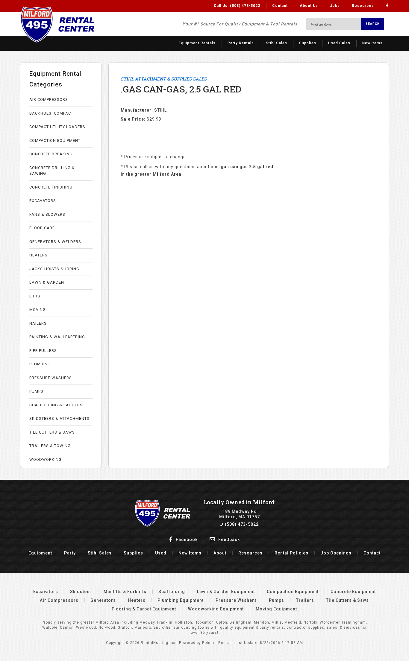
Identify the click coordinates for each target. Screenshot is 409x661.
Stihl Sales (276, 43)
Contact (280, 6)
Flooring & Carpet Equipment (144, 609)
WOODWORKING (45, 459)
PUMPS (36, 391)
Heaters (137, 600)
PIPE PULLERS (43, 350)
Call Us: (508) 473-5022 (237, 6)
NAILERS (38, 323)
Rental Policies (291, 553)
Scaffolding (171, 591)
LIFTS (34, 296)
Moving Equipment (276, 609)
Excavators (45, 591)
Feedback (228, 539)
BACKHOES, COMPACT (51, 113)
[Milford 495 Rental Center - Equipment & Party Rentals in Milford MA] (57, 41)
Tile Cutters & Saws (347, 600)
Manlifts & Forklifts (125, 591)
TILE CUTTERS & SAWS (52, 432)
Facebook (186, 539)
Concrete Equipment (353, 591)
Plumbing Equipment (180, 600)
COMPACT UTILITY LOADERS (57, 126)
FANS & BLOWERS (47, 214)
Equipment (40, 553)
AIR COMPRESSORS (48, 99)
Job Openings (336, 553)
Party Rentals (241, 43)
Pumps (276, 600)
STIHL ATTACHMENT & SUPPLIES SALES (164, 79)
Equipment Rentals (197, 43)
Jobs (335, 6)
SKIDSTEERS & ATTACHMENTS (59, 418)
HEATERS (38, 255)
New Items (372, 43)
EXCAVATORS (42, 200)
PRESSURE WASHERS (50, 378)
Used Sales (339, 43)
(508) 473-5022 (241, 524)
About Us (309, 6)
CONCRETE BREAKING (50, 154)
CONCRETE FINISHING (50, 187)
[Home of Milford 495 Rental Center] (162, 525)
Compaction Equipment (293, 591)
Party (70, 553)
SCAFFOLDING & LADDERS (56, 405)
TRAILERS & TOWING (50, 445)
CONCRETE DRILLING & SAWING (52, 170)
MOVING (37, 309)
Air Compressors (59, 600)
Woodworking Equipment (216, 609)
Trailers (305, 600)
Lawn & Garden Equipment (226, 591)
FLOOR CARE (42, 228)
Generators (103, 600)
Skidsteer (81, 591)
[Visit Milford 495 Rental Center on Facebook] (387, 6)
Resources (363, 6)
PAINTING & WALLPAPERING (57, 337)
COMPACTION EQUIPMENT (55, 140)
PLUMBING (40, 364)
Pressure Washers (236, 600)
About (219, 553)
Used (160, 553)
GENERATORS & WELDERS (55, 241)
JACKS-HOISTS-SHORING (54, 269)
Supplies (307, 43)
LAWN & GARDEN (46, 282)
